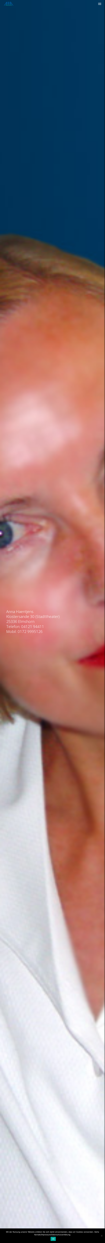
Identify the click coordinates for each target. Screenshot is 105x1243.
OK (53, 1239)
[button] (99, 3)
